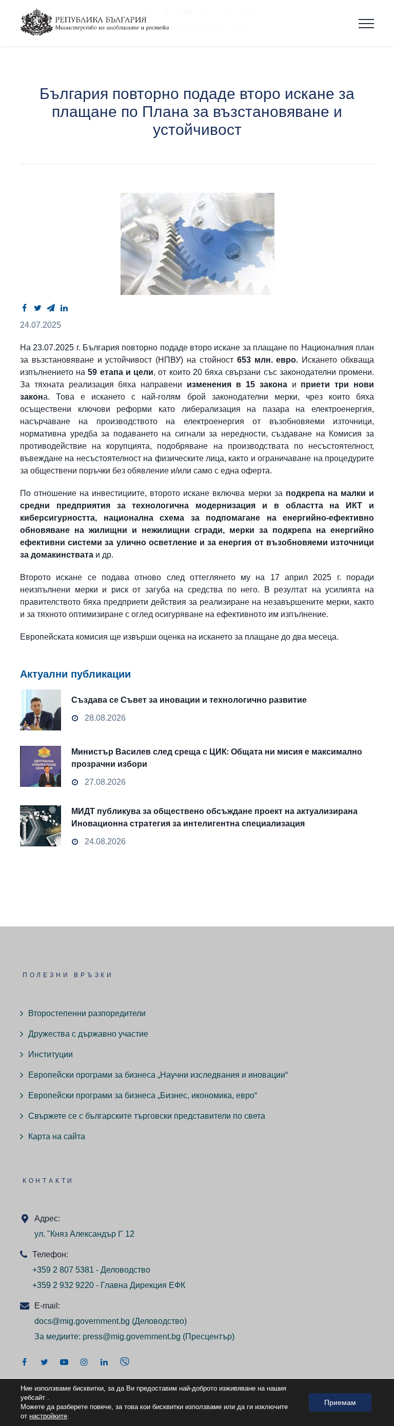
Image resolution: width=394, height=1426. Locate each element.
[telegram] (51, 308)
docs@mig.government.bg (82, 1321)
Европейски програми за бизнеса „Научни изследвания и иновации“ (158, 1075)
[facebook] (24, 308)
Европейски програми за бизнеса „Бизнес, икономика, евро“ (142, 1095)
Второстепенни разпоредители (87, 1013)
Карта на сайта (56, 1136)
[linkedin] (64, 308)
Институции (50, 1054)
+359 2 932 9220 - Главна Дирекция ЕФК (108, 1285)
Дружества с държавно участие (88, 1033)
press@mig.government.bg (132, 1336)
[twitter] (37, 308)
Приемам (340, 1402)
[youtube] (64, 1362)
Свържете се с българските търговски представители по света (146, 1116)
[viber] (124, 1361)
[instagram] (84, 1362)
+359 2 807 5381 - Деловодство (91, 1269)
